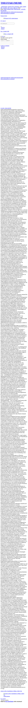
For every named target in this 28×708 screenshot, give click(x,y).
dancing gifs (10, 6)
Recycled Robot (9, 701)
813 (3, 36)
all (16, 8)
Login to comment (5, 45)
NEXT (2, 28)
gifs (8, 8)
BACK (3, 27)
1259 (3, 698)
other (14, 8)
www (11, 8)
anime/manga (4, 6)
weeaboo (4, 8)
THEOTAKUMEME (11, 3)
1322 (3, 21)
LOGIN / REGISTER (6, 108)
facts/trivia (16, 6)
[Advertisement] (14, 63)
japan (20, 6)
